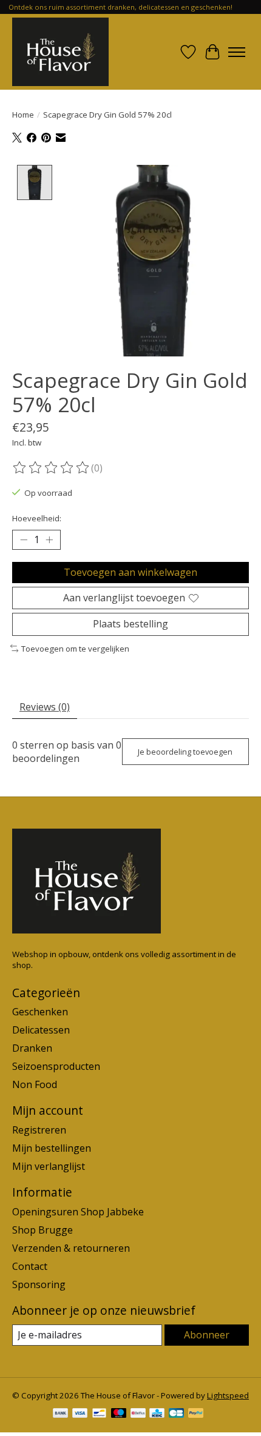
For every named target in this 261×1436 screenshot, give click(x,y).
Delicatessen (41, 1030)
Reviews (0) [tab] (44, 706)
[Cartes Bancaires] (176, 1414)
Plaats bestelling (130, 623)
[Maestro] (119, 1414)
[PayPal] (196, 1414)
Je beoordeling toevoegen (185, 751)
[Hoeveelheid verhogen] (49, 540)
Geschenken (40, 1011)
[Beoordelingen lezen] (51, 468)
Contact (29, 1266)
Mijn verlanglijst (48, 1166)
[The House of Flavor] (60, 52)
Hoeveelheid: (36, 518)
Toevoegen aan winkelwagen (130, 572)
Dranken (32, 1048)
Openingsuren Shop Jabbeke (78, 1211)
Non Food (34, 1084)
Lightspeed (228, 1395)
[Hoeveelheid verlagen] (24, 540)
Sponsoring (39, 1284)
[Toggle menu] (237, 52)
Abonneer (206, 1334)
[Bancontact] (99, 1414)
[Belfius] (138, 1414)
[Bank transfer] (61, 1414)
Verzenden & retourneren (71, 1248)
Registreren (39, 1130)
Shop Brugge (42, 1230)
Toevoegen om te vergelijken (75, 648)
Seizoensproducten (56, 1066)
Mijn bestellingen (51, 1148)
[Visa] (80, 1414)
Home (23, 114)
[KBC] (156, 1414)
